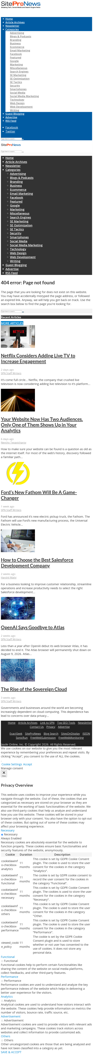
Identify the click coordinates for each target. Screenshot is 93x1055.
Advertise (11, 117)
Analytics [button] (7, 997)
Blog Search (51, 733)
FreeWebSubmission (43, 737)
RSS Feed (10, 120)
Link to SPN (47, 723)
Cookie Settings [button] (11, 764)
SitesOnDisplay (70, 733)
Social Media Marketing (24, 96)
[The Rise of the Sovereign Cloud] (18, 680)
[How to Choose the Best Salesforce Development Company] (18, 551)
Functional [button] (8, 957)
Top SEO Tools (66, 723)
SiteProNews (33, 733)
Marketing (16, 64)
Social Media (17, 92)
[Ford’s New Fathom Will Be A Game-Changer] (18, 484)
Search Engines (19, 71)
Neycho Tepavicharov (13, 442)
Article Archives (15, 22)
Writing (14, 110)
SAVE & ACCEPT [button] (11, 1052)
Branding (15, 40)
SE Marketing (18, 75)
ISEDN (86, 733)
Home (9, 19)
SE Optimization (19, 78)
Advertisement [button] (11, 1016)
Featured (15, 57)
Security (15, 85)
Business (15, 43)
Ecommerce (17, 47)
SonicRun (22, 737)
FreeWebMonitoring (71, 737)
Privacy (50, 727)
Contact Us (37, 727)
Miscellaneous (18, 68)
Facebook (16, 54)
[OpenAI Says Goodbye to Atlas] (18, 619)
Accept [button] (27, 764)
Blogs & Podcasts (20, 36)
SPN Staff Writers (11, 373)
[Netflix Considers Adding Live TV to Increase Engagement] (18, 347)
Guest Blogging (14, 113)
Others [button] (5, 1036)
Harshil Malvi (8, 577)
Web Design (17, 103)
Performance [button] (9, 977)
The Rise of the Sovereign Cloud (34, 689)
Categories (12, 29)
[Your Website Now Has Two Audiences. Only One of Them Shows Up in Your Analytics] (18, 410)
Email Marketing (20, 50)
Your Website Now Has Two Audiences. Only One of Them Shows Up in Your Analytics (42, 424)
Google (14, 61)
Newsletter (12, 26)
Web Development (21, 106)
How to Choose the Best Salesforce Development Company (37, 562)
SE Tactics (16, 82)
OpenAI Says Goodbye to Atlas (32, 627)
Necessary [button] (8, 830)
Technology (17, 99)
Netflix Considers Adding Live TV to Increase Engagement (38, 358)
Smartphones (18, 89)
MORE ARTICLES (12, 323)
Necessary (11, 834)
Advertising (17, 33)
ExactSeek (16, 733)
